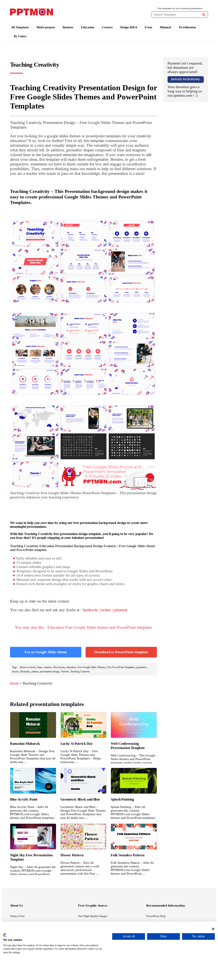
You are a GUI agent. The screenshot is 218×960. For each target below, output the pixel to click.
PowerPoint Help (156, 916)
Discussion (59, 667)
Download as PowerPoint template (121, 652)
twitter (105, 610)
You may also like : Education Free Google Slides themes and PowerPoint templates (83, 627)
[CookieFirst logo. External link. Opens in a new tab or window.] (4, 935)
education (71, 667)
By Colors (20, 36)
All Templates (20, 27)
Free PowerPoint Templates (121, 667)
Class (39, 667)
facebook (90, 610)
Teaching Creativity (80, 671)
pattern (35, 671)
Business (68, 27)
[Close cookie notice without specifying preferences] (213, 929)
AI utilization (187, 27)
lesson (15, 671)
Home (14, 683)
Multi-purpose (45, 27)
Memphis (25, 671)
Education (87, 27)
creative (48, 667)
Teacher (65, 671)
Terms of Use (17, 916)
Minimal (165, 27)
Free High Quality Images (93, 916)
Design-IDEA (128, 27)
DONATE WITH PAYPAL (185, 79)
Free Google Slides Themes (91, 667)
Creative (107, 27)
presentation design (49, 671)
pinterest (120, 610)
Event (148, 27)
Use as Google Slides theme (45, 652)
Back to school (27, 667)
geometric (141, 667)
